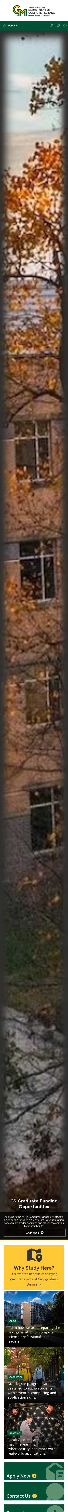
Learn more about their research (32, 1232)
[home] (51, 25)
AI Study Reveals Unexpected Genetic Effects (34, 1203)
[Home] (34, 10)
